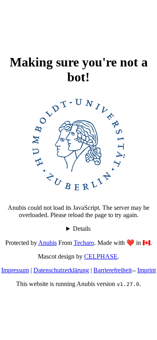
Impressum (15, 270)
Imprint (146, 270)
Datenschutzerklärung (61, 270)
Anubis (47, 242)
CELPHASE (101, 256)
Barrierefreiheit (112, 270)
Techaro (84, 242)
